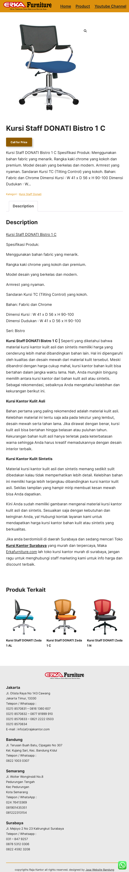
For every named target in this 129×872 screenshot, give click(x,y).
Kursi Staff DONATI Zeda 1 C (64, 643)
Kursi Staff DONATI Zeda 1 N (104, 643)
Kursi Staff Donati (30, 194)
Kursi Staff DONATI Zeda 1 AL (23, 643)
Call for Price (19, 142)
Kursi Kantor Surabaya (26, 545)
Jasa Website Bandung (99, 869)
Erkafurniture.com (21, 552)
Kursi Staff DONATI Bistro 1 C (31, 234)
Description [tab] (23, 206)
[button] (85, 31)
